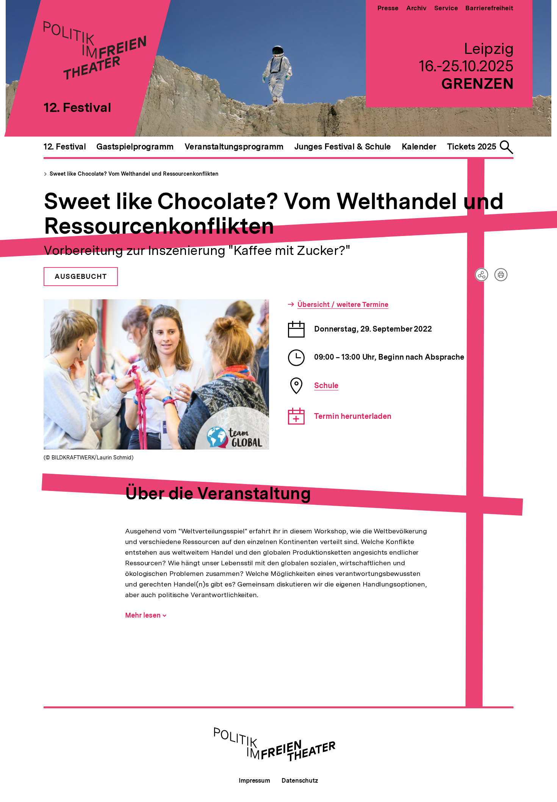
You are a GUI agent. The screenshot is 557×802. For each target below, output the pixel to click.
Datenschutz (300, 780)
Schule (326, 385)
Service (446, 8)
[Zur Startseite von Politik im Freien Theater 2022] (95, 77)
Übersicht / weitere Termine (342, 304)
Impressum (254, 780)
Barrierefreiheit (489, 8)
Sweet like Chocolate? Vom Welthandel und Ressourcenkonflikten (134, 174)
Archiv (416, 8)
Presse (387, 8)
